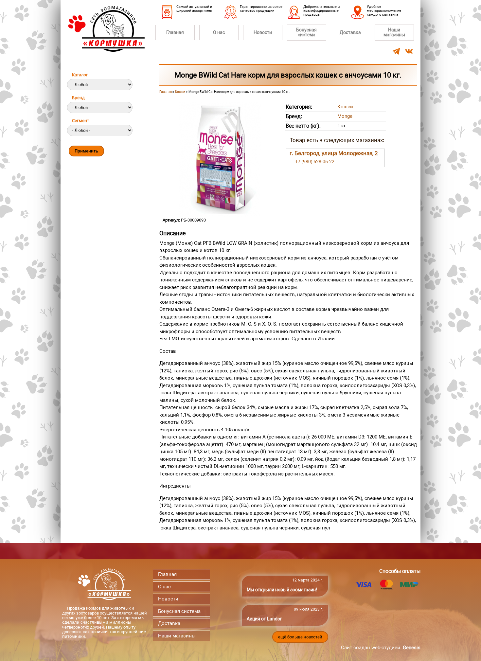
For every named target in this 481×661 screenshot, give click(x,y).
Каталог (80, 75)
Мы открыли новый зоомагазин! (282, 589)
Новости (263, 32)
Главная (175, 32)
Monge (344, 116)
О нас (219, 32)
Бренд (78, 97)
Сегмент (80, 120)
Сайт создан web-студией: (380, 648)
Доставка (350, 32)
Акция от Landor (264, 618)
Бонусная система (306, 32)
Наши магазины (394, 32)
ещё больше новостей (300, 636)
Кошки (180, 92)
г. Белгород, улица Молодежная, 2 (334, 153)
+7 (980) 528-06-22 (314, 161)
